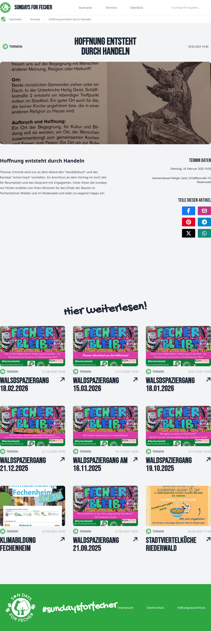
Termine (111, 8)
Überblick (136, 8)
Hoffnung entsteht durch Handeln (70, 19)
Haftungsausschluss (191, 608)
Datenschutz (155, 608)
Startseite (85, 8)
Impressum (126, 608)
